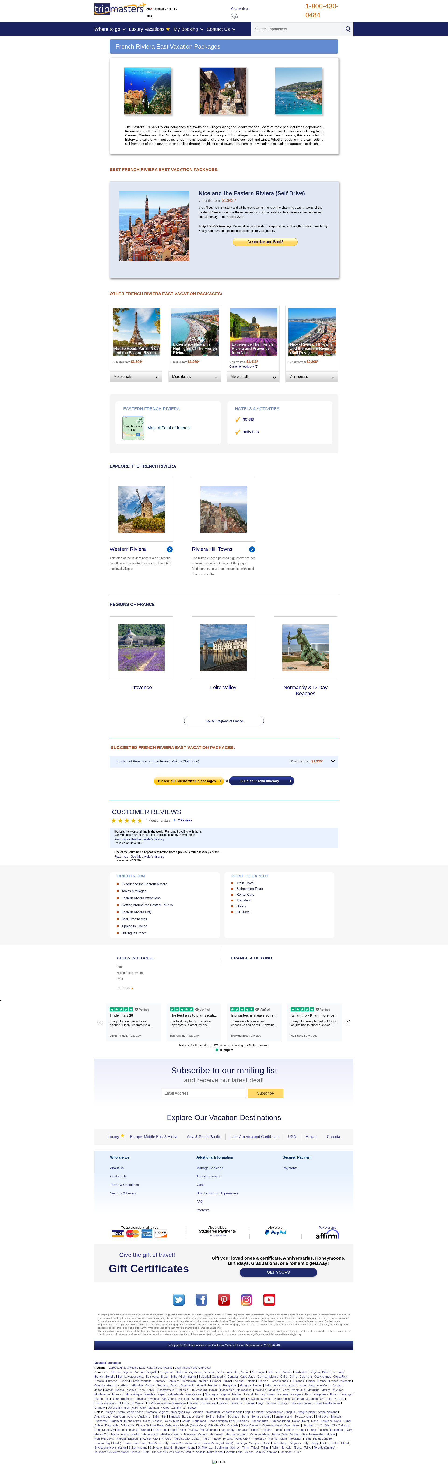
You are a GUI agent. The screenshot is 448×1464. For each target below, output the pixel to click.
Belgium (314, 1372)
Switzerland (209, 1403)
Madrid (135, 1434)
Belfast (221, 1416)
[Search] (347, 28)
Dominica (174, 1381)
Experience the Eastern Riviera (144, 884)
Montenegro (102, 1394)
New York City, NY (151, 1438)
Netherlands (175, 1394)
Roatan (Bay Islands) (107, 1443)
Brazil (164, 1376)
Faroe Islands (279, 1381)
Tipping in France (134, 926)
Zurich (297, 1452)
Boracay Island (303, 1416)
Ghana (125, 1385)
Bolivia (98, 1376)
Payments (290, 1168)
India (268, 1385)
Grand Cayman (250, 1425)
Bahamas (274, 1372)
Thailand (250, 1403)
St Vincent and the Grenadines (167, 1403)
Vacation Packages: (107, 1363)
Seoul (266, 1443)
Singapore (238, 1398)
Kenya (120, 1390)
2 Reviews (185, 820)
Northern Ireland (242, 1394)
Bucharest (100, 1421)
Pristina (228, 1438)
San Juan (139, 1443)
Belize (326, 1372)
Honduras (214, 1385)
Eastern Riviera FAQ (137, 912)
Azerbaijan (259, 1372)
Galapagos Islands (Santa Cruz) (185, 1425)
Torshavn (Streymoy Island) (111, 1452)
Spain (314, 1398)
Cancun (158, 1421)
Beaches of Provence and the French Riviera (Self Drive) (157, 761)
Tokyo (308, 1447)
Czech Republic (141, 1381)
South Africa (282, 1398)
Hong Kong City (104, 1430)
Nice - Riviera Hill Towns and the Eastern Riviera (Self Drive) (311, 348)
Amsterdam (212, 1412)
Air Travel (243, 912)
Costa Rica (340, 1376)
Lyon (120, 979)
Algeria (127, 1372)
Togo (261, 1403)
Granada (232, 1425)
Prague (216, 1438)
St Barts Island (340, 1443)
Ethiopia (263, 1381)
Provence (141, 687)
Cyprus (124, 1381)
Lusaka (323, 1430)
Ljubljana (266, 1430)
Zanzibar (285, 1452)
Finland (311, 1381)
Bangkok (174, 1416)
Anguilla (152, 1372)
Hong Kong (230, 1385)
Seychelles (223, 1398)
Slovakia (253, 1398)
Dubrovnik (111, 1425)
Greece (150, 1385)
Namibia (149, 1394)
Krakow (193, 1430)
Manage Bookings (209, 1168)
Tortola (135, 1452)
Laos (141, 1390)
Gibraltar (137, 1385)
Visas (200, 1185)
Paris (120, 966)
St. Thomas (205, 1447)
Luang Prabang (306, 1430)
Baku (156, 1416)
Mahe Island (150, 1434)
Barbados (301, 1372)
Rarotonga (259, 1438)
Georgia (99, 1385)
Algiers (163, 1412)
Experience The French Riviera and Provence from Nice (252, 348)
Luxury (115, 1137)
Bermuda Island (261, 1416)
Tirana (298, 1447)
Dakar (296, 1421)
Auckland (144, 1416)
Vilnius (260, 1452)
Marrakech (216, 1434)
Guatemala (188, 1385)
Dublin (98, 1425)
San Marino (168, 1398)
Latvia (151, 1390)
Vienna (249, 1452)
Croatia (99, 1381)
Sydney (235, 1447)
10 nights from (306, 761)
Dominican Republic (195, 1381)
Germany (113, 1385)
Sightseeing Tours (250, 888)
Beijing (209, 1416)
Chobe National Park (221, 1421)
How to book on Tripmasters (217, 1193)
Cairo (146, 1421)
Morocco (117, 1394)
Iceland (257, 1385)
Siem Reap (280, 1443)
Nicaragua (211, 1394)
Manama (189, 1434)
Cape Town (172, 1421)
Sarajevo (255, 1443)
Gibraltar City (216, 1425)
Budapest (116, 1421)
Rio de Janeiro (322, 1438)
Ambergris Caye (180, 1412)
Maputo (202, 1434)
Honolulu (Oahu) (127, 1430)
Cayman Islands (268, 1376)
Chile (283, 1376)
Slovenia (266, 1398)
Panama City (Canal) (187, 1438)
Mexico (326, 1390)
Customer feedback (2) (243, 366)
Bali (163, 1416)
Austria (245, 1372)
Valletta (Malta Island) (210, 1452)
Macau (213, 1390)
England (238, 1381)
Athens (131, 1416)
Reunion (126, 1398)
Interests (202, 1210)
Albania (116, 1372)
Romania (140, 1398)
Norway (260, 1394)
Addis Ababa (135, 1412)
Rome (127, 1443)
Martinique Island (236, 1434)
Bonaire (110, 1376)
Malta (285, 1390)
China (293, 1376)
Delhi (305, 1421)
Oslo (168, 1438)
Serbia (209, 1398)
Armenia (209, 1372)
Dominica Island (331, 1421)
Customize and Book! (265, 242)
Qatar (115, 1398)
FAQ (199, 1201)
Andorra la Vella (232, 1412)
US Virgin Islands (119, 1407)
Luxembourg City (341, 1430)
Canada (333, 1137)
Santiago (241, 1443)
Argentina (195, 1372)
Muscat (331, 1434)
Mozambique (134, 1394)
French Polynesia (340, 1381)
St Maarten (138, 1403)
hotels (248, 419)
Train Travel (245, 883)
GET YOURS (278, 1272)
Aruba (221, 1372)
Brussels (336, 1416)
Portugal (347, 1394)
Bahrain (287, 1372)
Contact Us (118, 1176)
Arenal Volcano (327, 1412)
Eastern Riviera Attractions (141, 898)
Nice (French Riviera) (130, 973)
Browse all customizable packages (187, 781)
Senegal (197, 1398)
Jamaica (338, 1385)
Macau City (101, 1434)
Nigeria (225, 1394)
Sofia (325, 1443)
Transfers (244, 900)
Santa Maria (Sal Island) (218, 1443)
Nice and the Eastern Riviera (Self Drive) (252, 193)
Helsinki (308, 1425)
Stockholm (221, 1447)
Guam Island (292, 1425)
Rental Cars (245, 894)
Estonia (251, 1381)
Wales (165, 1407)
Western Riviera (128, 549)
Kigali (173, 1430)
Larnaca (242, 1430)
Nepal (161, 1394)
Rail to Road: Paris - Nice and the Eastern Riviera (136, 351)
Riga (308, 1438)
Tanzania (236, 1403)
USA (292, 1137)
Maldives (274, 1390)
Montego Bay (298, 1434)
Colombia (306, 1376)
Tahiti (245, 1447)
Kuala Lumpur (209, 1430)
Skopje (315, 1443)
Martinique (298, 1390)
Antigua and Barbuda (173, 1372)
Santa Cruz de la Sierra (185, 1443)
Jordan (109, 1390)
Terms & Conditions (124, 1185)
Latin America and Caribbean (254, 1137)
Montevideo (316, 1434)
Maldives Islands (171, 1434)
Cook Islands (322, 1376)
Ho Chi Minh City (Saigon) (332, 1425)
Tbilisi (275, 1447)
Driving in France (134, 933)
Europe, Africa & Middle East (127, 1367)
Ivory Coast (323, 1385)
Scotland (184, 1398)
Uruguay (99, 1407)
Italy (311, 1385)
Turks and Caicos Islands (168, 1452)
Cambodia (218, 1376)
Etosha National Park (149, 1425)
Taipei (255, 1447)
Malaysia (260, 1390)
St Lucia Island (138, 1447)
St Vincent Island (185, 1447)
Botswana (152, 1376)
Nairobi (121, 1438)
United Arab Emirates (327, 1403)
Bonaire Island (283, 1416)
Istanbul (145, 1430)
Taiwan (223, 1403)
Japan (98, 1390)
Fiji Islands (297, 1381)
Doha (314, 1421)
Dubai (347, 1421)
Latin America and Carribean (193, 1367)
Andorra (139, 1372)
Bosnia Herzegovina (131, 1376)
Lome (278, 1430)
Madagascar (244, 1390)
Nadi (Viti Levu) (104, 1438)
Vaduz (190, 1452)
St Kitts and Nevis (105, 1403)
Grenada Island (272, 1425)
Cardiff (186, 1421)
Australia (232, 1372)
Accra (121, 1412)
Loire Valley (223, 687)
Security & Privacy (123, 1193)
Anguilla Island (254, 1412)
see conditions (218, 1235)
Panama (282, 1394)
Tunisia (271, 1403)
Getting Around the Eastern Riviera (147, 905)
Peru (308, 1394)
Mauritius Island (260, 1434)
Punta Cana (242, 1438)
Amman (198, 1412)
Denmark (159, 1381)
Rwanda (153, 1398)
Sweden (194, 1403)
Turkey (282, 1403)
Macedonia (227, 1390)
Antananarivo (274, 1412)
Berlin (245, 1416)
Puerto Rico (101, 1398)
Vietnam (153, 1407)
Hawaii (311, 1137)
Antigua (290, 1412)
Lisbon (253, 1430)
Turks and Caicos (300, 1403)
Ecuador (215, 1381)
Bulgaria (204, 1376)
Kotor (182, 1430)
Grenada (162, 1385)
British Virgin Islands (183, 1376)
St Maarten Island (161, 1447)
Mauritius (313, 1390)
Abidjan (110, 1412)
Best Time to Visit (134, 919)
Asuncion (119, 1416)
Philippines (321, 1394)
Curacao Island (280, 1421)
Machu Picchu (120, 1434)
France (322, 1381)
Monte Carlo (280, 1434)
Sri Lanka (326, 1398)
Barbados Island (192, 1416)
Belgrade (233, 1416)
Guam (174, 1385)
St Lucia (124, 1403)
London (289, 1430)
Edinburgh (127, 1425)
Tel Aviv (286, 1447)
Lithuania (182, 1390)
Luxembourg (199, 1390)
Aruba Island (102, 1416)
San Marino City (158, 1443)
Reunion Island (278, 1438)
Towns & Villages (134, 891)
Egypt (227, 1381)
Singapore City (298, 1443)
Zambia (176, 1407)
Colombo (243, 1421)
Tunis (145, 1452)
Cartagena (199, 1421)
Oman (271, 1394)
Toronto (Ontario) (324, 1447)
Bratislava (322, 1416)
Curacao (111, 1381)
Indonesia (279, 1385)
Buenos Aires (132, 1421)
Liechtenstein (165, 1390)
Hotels (241, 906)
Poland (334, 1394)
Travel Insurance (208, 1176)
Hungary (245, 1385)
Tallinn (265, 1447)
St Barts (339, 1398)
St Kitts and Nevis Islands (110, 1447)
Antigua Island (307, 1412)
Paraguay (296, 1394)
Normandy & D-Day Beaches (306, 690)
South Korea (300, 1398)
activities (251, 431)
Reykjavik (296, 1438)
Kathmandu (160, 1430)
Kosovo (131, 1390)
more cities (125, 988)
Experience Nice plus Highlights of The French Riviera (195, 348)
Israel (303, 1385)
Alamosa (151, 1412)
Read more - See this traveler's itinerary (139, 839)
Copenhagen (259, 1421)
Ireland (292, 1385)
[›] (330, 768)
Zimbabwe (190, 1407)
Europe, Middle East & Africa (153, 1137)
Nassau (133, 1438)
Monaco (338, 1390)
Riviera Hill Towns (212, 549)
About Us (117, 1168)
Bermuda (338, 1372)
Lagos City (227, 1430)
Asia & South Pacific (204, 1137)
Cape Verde (247, 1376)
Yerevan (272, 1452)
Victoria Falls (234, 1452)
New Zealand (194, 1394)
